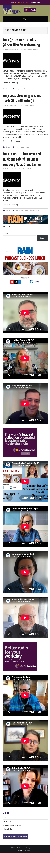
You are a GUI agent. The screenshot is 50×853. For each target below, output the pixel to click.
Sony (17, 89)
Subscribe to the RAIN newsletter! (15, 836)
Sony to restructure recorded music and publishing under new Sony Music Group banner (22, 159)
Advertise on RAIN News (12, 825)
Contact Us (7, 821)
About (5, 817)
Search (5, 233)
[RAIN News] (25, 9)
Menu (25, 19)
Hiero (20, 850)
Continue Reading (11, 83)
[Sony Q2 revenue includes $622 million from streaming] (25, 60)
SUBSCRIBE (7, 226)
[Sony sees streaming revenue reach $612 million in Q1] (25, 116)
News (8, 89)
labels (17, 210)
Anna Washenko (32, 49)
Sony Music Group (27, 89)
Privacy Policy (8, 829)
